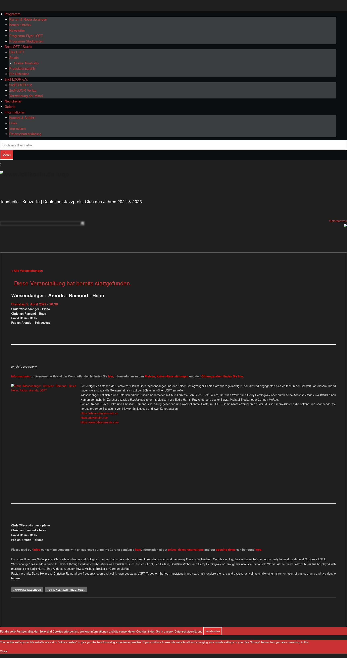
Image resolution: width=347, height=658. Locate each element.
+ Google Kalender (27, 589)
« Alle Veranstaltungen (27, 270)
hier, (111, 376)
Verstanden (212, 631)
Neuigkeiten (13, 101)
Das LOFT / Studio (18, 46)
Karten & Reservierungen (28, 19)
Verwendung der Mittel (26, 95)
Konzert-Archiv (20, 24)
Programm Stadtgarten (26, 41)
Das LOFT (16, 52)
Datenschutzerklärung (25, 133)
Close (3, 651)
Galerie (10, 106)
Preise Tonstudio (26, 63)
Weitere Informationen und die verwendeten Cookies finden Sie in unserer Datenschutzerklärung (141, 631)
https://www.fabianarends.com (100, 422)
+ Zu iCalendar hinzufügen (66, 589)
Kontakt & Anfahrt (22, 117)
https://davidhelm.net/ (94, 418)
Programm (12, 13)
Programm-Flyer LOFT (26, 35)
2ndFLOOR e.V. (16, 79)
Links (13, 123)
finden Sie (219, 376)
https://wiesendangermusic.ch (99, 413)
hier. (241, 376)
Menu (6, 154)
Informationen (15, 112)
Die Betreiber (19, 73)
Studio (14, 57)
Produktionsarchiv (22, 68)
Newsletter (17, 30)
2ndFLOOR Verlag (22, 90)
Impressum (17, 128)
